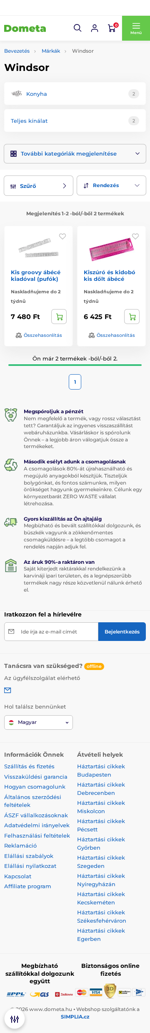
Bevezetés (17, 51)
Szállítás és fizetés (29, 766)
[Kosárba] (59, 316)
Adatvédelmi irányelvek (37, 825)
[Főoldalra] (25, 28)
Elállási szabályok (28, 856)
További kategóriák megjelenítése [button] (69, 153)
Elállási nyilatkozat (30, 865)
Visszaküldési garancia (36, 776)
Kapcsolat (17, 876)
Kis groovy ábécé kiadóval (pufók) (35, 276)
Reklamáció (20, 845)
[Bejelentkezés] (94, 28)
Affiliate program (27, 886)
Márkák (51, 51)
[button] (78, 28)
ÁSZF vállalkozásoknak (36, 815)
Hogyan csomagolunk (34, 786)
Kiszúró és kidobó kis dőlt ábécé (109, 276)
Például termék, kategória (59, 56)
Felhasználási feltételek (37, 835)
